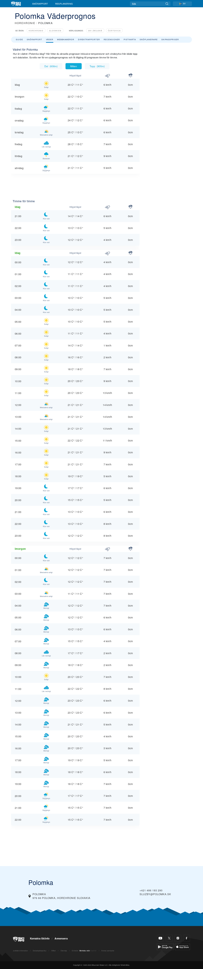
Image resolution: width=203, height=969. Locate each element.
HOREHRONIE (25, 23)
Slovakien (55, 30)
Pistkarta (130, 39)
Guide (19, 39)
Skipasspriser (170, 39)
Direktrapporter (89, 39)
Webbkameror (65, 39)
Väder (49, 39)
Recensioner (112, 39)
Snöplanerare (149, 39)
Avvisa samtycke (107, 950)
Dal (51, 66)
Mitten (73, 66)
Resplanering (64, 3)
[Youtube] (160, 938)
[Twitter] (169, 938)
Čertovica (114, 30)
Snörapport (40, 3)
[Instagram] (177, 938)
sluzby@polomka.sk (155, 894)
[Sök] (166, 3)
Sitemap (64, 950)
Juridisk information (20, 950)
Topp (97, 66)
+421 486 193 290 (151, 890)
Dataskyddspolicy (39, 950)
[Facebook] (186, 938)
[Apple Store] (182, 946)
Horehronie (36, 30)
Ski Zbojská (95, 30)
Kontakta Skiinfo (40, 938)
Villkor (53, 950)
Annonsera (61, 938)
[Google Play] (165, 946)
